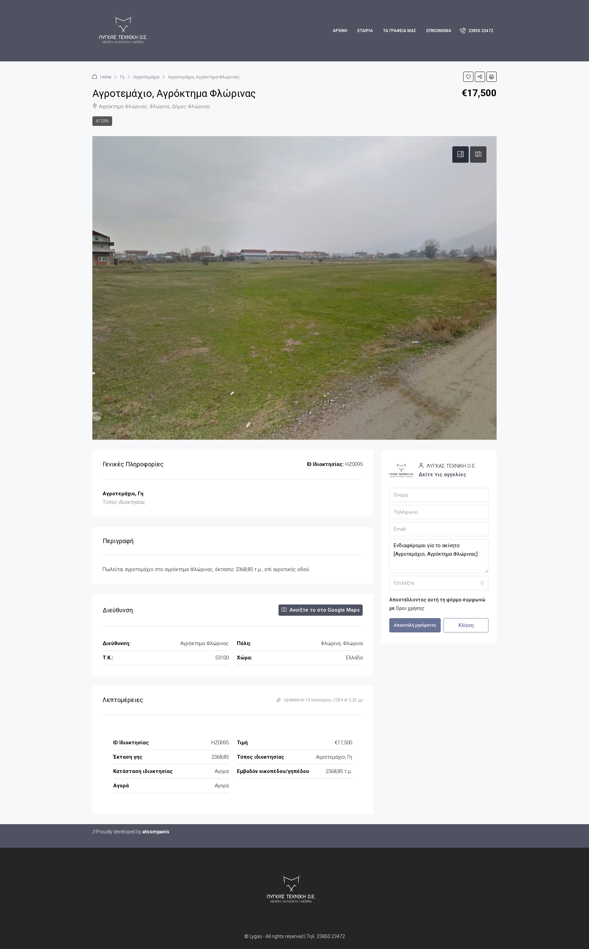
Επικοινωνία (438, 30)
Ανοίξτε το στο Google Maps (324, 610)
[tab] (460, 154)
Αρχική (340, 30)
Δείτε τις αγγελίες (442, 474)
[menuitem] (476, 30)
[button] (468, 77)
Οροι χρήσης (410, 608)
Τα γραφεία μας (399, 30)
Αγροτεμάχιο (146, 76)
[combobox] (438, 583)
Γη (122, 76)
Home (105, 76)
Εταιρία (365, 30)
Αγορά (102, 121)
